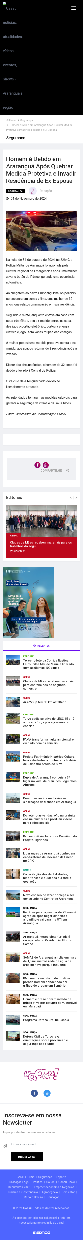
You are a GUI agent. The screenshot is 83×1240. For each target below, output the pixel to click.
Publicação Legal (18, 1182)
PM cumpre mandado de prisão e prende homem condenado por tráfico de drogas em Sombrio (46, 982)
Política (38, 1182)
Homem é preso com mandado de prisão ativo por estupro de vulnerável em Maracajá (50, 1003)
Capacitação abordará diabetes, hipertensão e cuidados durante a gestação (47, 878)
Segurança (15, 191)
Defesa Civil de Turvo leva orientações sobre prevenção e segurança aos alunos (45, 1040)
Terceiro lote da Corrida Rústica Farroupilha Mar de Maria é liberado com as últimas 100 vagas (48, 664)
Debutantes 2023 (19, 1187)
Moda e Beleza (33, 1197)
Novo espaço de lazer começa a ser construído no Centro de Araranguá (48, 897)
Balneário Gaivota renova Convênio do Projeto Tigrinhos (50, 838)
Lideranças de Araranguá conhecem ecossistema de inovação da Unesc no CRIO (49, 857)
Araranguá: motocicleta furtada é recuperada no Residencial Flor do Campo (47, 940)
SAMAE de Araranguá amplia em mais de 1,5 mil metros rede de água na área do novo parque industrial (49, 961)
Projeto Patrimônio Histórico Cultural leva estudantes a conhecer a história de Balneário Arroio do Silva (50, 760)
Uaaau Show (66, 1182)
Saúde (27, 870)
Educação (53, 1197)
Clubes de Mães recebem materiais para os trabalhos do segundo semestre (48, 685)
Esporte (28, 656)
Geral (14, 535)
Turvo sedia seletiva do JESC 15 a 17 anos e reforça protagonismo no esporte (48, 722)
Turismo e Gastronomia (23, 1192)
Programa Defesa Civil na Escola (46, 1020)
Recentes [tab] (43, 646)
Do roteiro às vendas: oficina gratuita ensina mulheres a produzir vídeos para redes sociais (49, 819)
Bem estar (68, 1192)
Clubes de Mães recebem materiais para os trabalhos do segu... (41, 544)
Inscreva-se (26, 1157)
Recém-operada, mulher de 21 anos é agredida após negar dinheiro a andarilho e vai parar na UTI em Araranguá (49, 917)
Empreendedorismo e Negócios (54, 1187)
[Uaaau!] (41, 1074)
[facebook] (35, 1093)
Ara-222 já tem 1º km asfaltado (44, 702)
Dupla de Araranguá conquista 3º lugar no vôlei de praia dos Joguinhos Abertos (50, 781)
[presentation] (71, 498)
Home (12, 120)
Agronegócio (50, 1192)
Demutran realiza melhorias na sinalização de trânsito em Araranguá (49, 800)
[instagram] (48, 1093)
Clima (30, 1177)
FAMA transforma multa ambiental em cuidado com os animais (49, 741)
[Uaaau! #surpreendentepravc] (13, 57)
